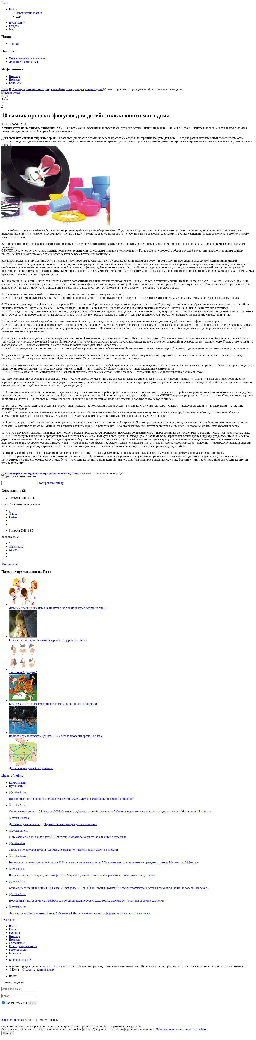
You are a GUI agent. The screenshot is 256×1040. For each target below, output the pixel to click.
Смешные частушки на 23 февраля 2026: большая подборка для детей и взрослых (61, 811)
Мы (11, 29)
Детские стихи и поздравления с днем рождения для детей (117, 875)
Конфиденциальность (23, 946)
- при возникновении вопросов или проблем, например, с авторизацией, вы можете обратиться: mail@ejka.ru (71, 1026)
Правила (14, 79)
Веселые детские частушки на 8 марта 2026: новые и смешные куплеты (55, 862)
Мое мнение (9, 564)
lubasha (24, 817)
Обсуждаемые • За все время (27, 58)
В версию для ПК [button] (20, 959)
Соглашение (17, 942)
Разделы (14, 26)
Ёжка (4, 3)
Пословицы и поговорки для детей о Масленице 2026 (43, 798)
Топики (14, 43)
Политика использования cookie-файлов (181, 1029)
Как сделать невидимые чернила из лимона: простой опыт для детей (53, 703)
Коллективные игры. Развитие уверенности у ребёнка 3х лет (48, 640)
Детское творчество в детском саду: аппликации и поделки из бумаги (164, 887)
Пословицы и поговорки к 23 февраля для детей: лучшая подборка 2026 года (58, 900)
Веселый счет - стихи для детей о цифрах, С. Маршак (43, 875)
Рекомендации (18, 949)
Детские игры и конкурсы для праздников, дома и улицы (40, 473)
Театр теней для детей (23, 672)
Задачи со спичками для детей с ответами (70, 824)
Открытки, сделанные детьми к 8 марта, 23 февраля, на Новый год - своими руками (63, 887)
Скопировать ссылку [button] (50, 483)
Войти (13, 926)
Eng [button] (18, 16)
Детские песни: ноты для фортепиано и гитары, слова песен (111, 913)
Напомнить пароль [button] (45, 1019)
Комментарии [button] (18, 782)
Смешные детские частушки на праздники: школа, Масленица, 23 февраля (163, 811)
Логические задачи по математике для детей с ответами (90, 836)
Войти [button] (13, 975)
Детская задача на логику (25, 824)
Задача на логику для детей (26, 849)
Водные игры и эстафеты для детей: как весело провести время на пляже (56, 736)
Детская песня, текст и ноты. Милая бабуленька (39, 913)
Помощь (14, 76)
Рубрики (14, 932)
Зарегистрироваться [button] (29, 12)
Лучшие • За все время (23, 61)
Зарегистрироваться (14, 1019)
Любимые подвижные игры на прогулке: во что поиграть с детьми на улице (58, 607)
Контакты (15, 82)
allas (22, 843)
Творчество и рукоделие (42, 89)
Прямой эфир (12, 775)
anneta (23, 830)
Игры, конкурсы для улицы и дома (80, 89)
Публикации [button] (17, 786)
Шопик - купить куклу (40, 969)
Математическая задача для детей (30, 836)
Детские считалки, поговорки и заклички (107, 798)
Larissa (13, 517)
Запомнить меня (16, 1002)
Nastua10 (14, 550)
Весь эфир (8, 919)
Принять (7, 1033)
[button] (13, 9)
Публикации (17, 22)
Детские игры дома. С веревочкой (31, 768)
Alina (22, 792)
